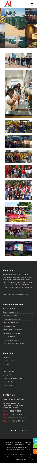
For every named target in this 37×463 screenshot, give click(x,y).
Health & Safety (8, 382)
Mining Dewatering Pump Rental (13, 344)
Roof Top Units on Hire (10, 323)
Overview (6, 357)
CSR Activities (7, 385)
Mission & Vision (8, 361)
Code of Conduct (8, 371)
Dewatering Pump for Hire (11, 340)
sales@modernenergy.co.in (17, 418)
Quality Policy (7, 375)
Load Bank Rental (9, 337)
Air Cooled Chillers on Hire (11, 319)
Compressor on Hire (9, 326)
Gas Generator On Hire (10, 315)
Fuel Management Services (12, 333)
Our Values (6, 364)
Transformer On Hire (9, 308)
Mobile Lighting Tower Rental (13, 330)
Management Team (9, 368)
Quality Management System (12, 378)
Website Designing (21, 459)
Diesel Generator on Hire (11, 312)
